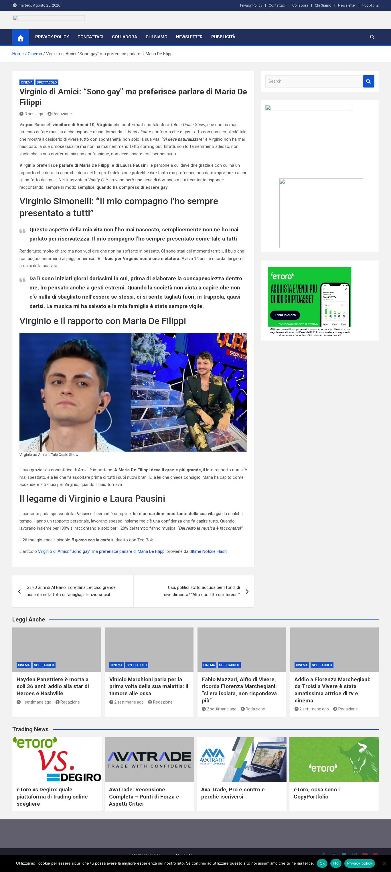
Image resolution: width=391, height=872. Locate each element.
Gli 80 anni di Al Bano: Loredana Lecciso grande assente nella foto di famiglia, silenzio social (71, 591)
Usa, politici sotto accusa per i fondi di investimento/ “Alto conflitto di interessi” (202, 591)
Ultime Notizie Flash (208, 551)
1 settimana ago (36, 702)
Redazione (62, 114)
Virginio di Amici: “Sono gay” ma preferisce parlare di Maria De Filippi (101, 551)
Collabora (300, 5)
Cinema (27, 82)
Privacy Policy (251, 5)
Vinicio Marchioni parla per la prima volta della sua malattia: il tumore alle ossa (148, 686)
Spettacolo (47, 82)
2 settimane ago (129, 702)
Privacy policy (359, 863)
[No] (384, 863)
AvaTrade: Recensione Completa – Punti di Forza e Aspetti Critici (144, 796)
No (336, 863)
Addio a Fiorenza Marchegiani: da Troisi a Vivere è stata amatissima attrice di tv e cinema (332, 690)
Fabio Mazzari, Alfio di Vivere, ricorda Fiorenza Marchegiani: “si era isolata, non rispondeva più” (239, 690)
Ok (322, 863)
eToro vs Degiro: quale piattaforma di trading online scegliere (52, 796)
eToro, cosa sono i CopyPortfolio (317, 793)
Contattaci (277, 5)
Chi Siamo (323, 5)
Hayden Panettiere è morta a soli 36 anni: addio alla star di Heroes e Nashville (53, 686)
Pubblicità (370, 5)
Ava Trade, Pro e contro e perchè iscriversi (233, 793)
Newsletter (347, 5)
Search (368, 81)
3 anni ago (34, 114)
